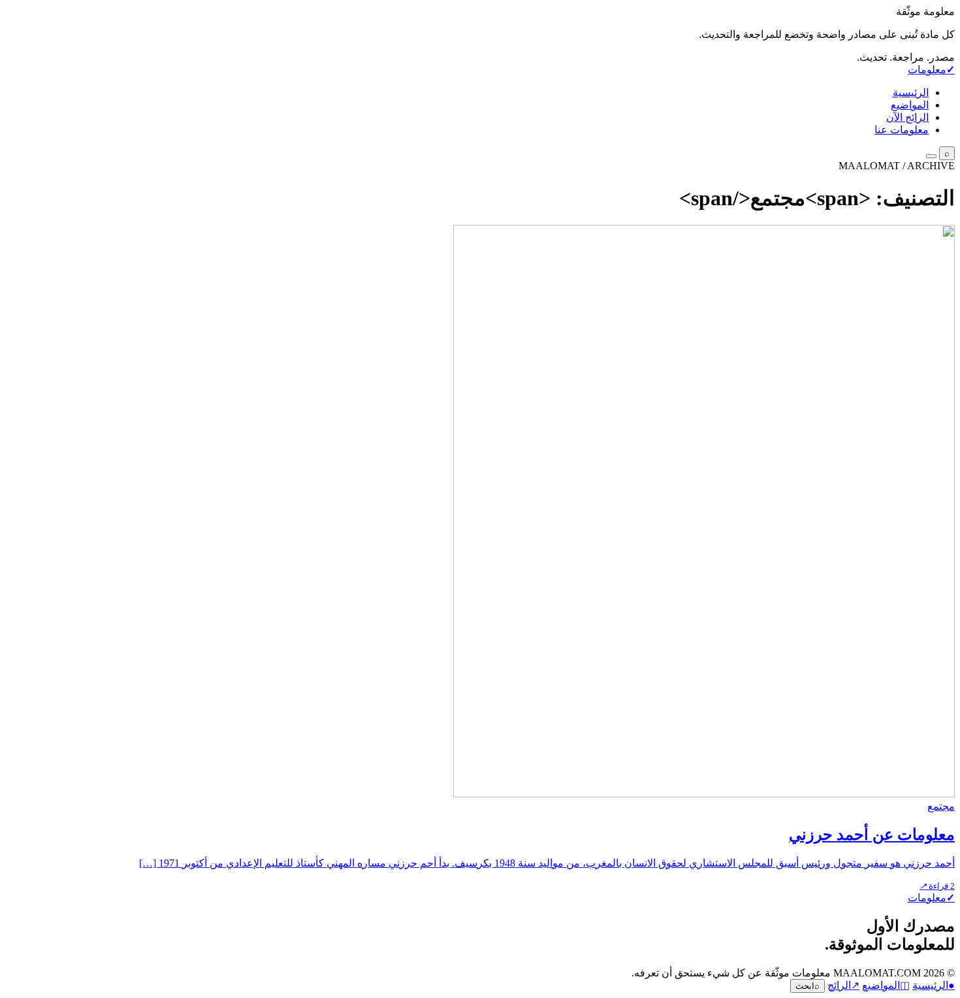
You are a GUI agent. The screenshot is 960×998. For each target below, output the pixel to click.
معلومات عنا (901, 129)
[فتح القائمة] (931, 156)
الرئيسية (911, 92)
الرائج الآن (907, 117)
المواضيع (910, 104)
